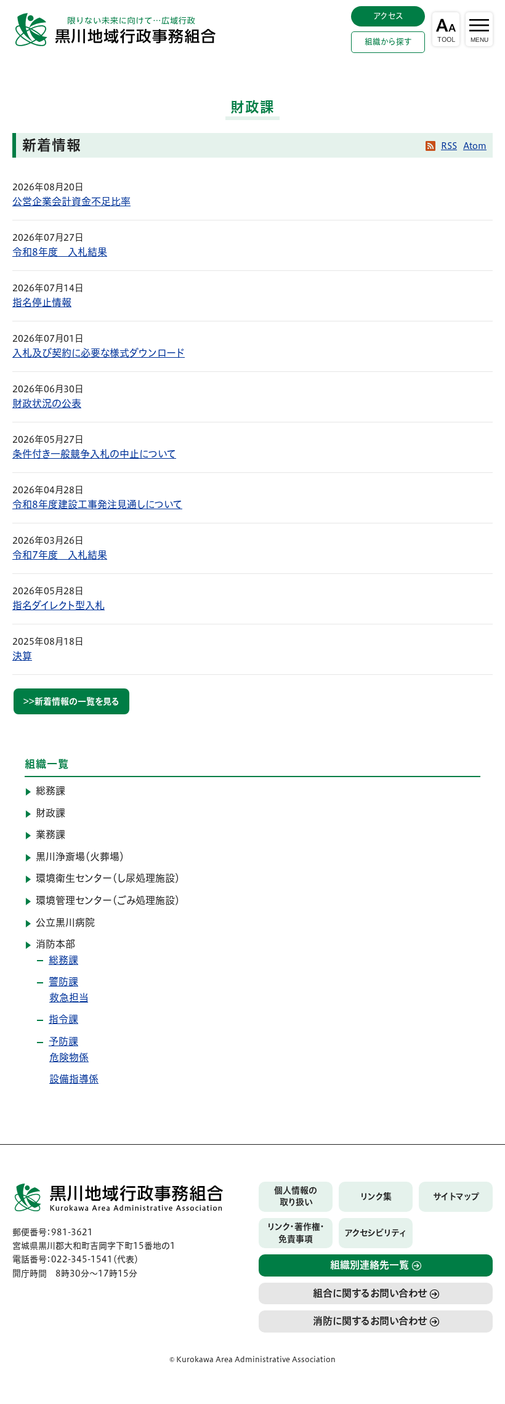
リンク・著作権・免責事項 (296, 1232)
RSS (449, 146)
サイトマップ (456, 1196)
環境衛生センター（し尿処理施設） (108, 878)
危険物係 (69, 1057)
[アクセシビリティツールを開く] (445, 29)
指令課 (63, 1019)
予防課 (63, 1041)
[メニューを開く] (479, 29)
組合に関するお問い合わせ (370, 1293)
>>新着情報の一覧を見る (71, 701)
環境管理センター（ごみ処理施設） (108, 900)
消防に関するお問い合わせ (370, 1321)
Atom (475, 146)
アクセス (388, 16)
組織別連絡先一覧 (369, 1265)
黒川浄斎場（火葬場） (80, 856)
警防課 (63, 981)
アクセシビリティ (375, 1232)
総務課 (50, 791)
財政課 (50, 813)
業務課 (50, 834)
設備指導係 (74, 1079)
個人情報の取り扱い (295, 1196)
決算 (22, 656)
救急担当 (68, 998)
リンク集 (376, 1196)
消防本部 (55, 944)
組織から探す (388, 42)
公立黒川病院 (65, 922)
